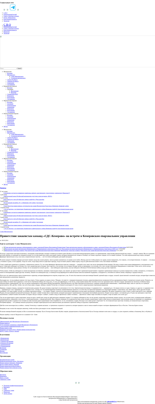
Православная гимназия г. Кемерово (11, 363)
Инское (2, 351)
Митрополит (11, 75)
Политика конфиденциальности (13, 385)
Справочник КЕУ (12, 94)
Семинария (10, 83)
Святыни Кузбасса (12, 81)
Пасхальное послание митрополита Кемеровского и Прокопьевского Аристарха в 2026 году (90, 249)
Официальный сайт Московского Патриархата (14, 321)
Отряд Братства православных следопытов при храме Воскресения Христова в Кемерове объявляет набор (36, 206)
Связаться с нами (5, 379)
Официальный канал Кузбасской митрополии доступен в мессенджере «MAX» (28, 196)
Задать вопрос (8, 393)
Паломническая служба (7, 359)
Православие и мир (6, 328)
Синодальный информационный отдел (12, 326)
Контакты (3, 374)
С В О (5, 13)
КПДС (2, 331)
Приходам (7, 392)
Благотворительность (10, 19)
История (9, 73)
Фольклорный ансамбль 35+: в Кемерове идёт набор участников (23, 202)
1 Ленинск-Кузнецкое (6, 341)
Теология (6, 21)
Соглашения (11, 84)
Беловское (3, 348)
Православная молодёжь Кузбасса (10, 366)
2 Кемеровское (4, 340)
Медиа (6, 126)
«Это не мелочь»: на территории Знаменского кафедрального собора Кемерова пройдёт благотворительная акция (38, 209)
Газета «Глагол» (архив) (11, 331)
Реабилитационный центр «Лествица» (12, 361)
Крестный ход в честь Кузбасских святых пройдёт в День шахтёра (24, 199)
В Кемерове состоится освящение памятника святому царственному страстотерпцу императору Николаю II (37, 193)
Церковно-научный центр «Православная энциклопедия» (17, 329)
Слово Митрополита (17, 76)
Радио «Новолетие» (10, 17)
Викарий (13, 92)
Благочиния (10, 97)
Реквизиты (10, 96)
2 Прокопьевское (5, 346)
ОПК (5, 389)
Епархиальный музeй (10, 27)
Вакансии (7, 31)
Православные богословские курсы (11, 367)
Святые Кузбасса (12, 79)
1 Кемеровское (4, 338)
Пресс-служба (4, 378)
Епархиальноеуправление (11, 106)
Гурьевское (3, 349)
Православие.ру (5, 323)
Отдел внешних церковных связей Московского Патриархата (19, 325)
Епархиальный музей (10, 14)
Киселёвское (4, 352)
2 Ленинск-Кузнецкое (6, 343)
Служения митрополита (18, 78)
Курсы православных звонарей (9, 364)
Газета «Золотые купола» (11, 16)
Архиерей (10, 104)
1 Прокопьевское (5, 344)
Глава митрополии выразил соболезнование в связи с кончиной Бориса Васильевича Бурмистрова (96, 247)
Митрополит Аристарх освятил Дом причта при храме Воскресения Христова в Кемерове (88, 250)
